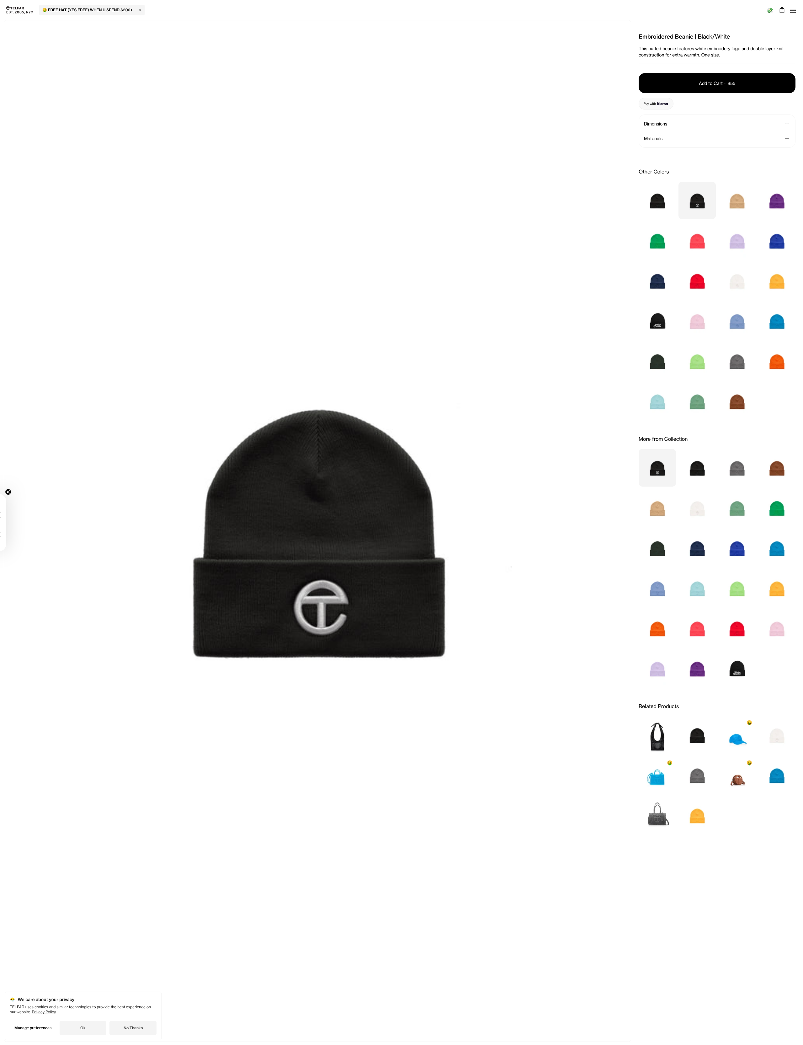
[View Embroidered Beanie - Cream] (737, 200)
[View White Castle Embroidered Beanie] (657, 321)
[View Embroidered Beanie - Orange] (776, 361)
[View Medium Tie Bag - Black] (657, 735)
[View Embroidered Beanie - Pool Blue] (657, 401)
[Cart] (781, 10)
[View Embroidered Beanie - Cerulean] (737, 321)
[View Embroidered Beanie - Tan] (737, 401)
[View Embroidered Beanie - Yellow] (776, 281)
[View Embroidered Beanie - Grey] (737, 361)
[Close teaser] (24, 492)
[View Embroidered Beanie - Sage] (697, 401)
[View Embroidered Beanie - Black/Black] (657, 200)
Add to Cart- (717, 83)
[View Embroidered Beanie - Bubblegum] (697, 321)
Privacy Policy (44, 1012)
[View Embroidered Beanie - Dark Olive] (657, 361)
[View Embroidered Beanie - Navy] (657, 281)
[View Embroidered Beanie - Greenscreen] (657, 240)
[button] (787, 124)
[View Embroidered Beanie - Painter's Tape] (776, 240)
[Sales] (770, 10)
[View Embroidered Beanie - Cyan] (776, 321)
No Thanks (133, 1028)
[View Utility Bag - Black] (657, 815)
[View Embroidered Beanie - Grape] (776, 200)
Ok (83, 1028)
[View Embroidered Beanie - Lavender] (737, 240)
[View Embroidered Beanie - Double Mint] (697, 361)
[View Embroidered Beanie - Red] (697, 281)
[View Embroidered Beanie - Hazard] (697, 240)
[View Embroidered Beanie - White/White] (737, 281)
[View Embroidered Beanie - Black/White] (697, 200)
